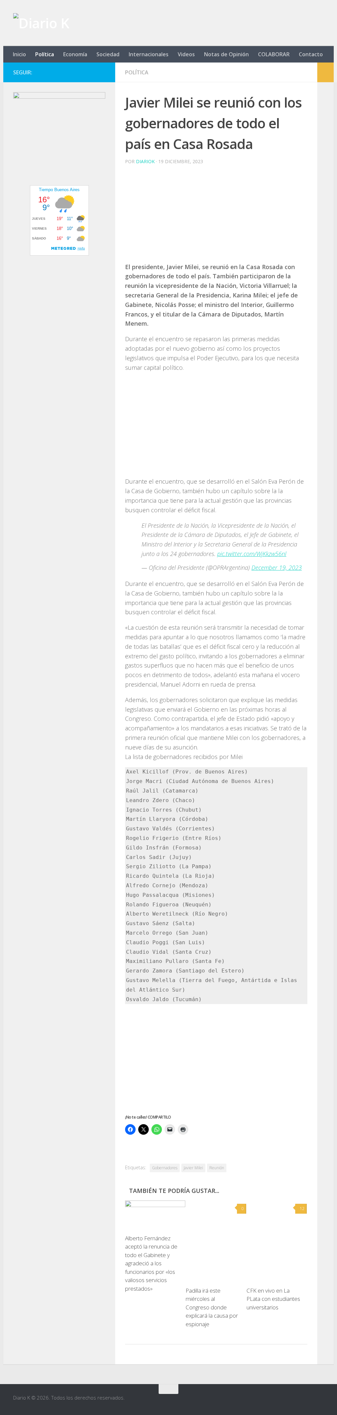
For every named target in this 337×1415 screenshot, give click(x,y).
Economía (75, 54)
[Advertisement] (216, 216)
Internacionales (148, 54)
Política (44, 54)
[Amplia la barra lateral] (325, 72)
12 (302, 1208)
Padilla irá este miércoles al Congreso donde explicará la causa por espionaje (212, 1307)
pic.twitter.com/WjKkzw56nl (251, 554)
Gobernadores (164, 1168)
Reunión (216, 1168)
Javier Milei (193, 1168)
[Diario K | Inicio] (41, 23)
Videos (186, 54)
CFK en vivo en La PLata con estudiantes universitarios (273, 1299)
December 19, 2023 (276, 567)
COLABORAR (274, 54)
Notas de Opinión (226, 54)
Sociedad (107, 54)
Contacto (311, 54)
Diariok (145, 161)
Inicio (19, 54)
